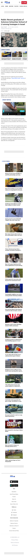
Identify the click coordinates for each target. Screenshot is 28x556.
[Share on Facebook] (5, 30)
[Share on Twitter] (6, 30)
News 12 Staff (4, 27)
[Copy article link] (8, 30)
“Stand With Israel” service (18, 78)
